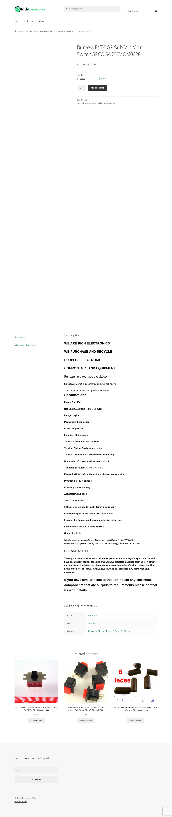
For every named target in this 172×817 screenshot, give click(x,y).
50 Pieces (125, 631)
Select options (86, 720)
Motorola (92, 615)
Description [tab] (20, 337)
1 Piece (91, 631)
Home (20, 31)
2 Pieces (108, 631)
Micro (36, 31)
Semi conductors (99, 103)
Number (80, 75)
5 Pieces (116, 631)
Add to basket (97, 87)
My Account (29, 21)
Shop (17, 21)
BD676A (91, 623)
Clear (103, 78)
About (42, 21)
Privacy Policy (21, 801)
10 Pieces (99, 631)
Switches (28, 31)
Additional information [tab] (25, 345)
